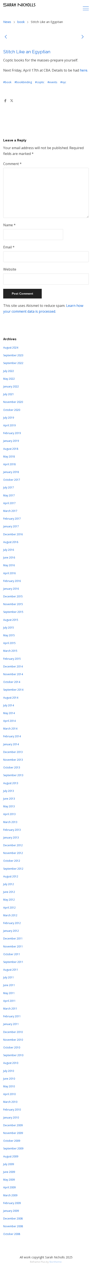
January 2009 (11, 1211)
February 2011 (12, 1016)
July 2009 (8, 1164)
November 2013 (13, 760)
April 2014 (9, 721)
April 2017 (9, 503)
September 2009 (13, 1148)
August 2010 (10, 1063)
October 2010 (11, 1047)
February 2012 (12, 923)
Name (9, 225)
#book (7, 82)
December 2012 (13, 845)
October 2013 (11, 767)
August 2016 (10, 542)
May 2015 (9, 635)
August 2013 (10, 783)
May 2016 (9, 565)
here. (84, 70)
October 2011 (11, 954)
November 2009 (13, 1133)
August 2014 (10, 697)
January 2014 (11, 744)
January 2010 (11, 1117)
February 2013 (12, 830)
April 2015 (9, 643)
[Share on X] (11, 101)
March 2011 (10, 1008)
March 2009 (10, 1195)
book (21, 22)
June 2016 (9, 557)
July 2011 (8, 977)
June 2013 (9, 798)
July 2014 (8, 705)
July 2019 (8, 417)
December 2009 (13, 1125)
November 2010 (13, 1040)
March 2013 (10, 822)
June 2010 (9, 1078)
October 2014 (11, 682)
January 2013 (11, 837)
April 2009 (9, 1187)
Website (9, 269)
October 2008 (11, 1234)
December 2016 (13, 534)
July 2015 (8, 627)
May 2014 (9, 713)
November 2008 (13, 1226)
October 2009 (11, 1141)
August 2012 (10, 876)
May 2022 (9, 379)
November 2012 (13, 853)
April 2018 (9, 464)
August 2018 (10, 449)
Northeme (55, 1261)
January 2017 (11, 526)
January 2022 (11, 386)
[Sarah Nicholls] (19, 4)
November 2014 (13, 674)
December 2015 (13, 596)
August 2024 (10, 347)
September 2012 (13, 869)
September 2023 (13, 355)
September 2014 (13, 690)
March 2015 (10, 651)
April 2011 (9, 1001)
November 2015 (13, 604)
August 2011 (10, 970)
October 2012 (11, 861)
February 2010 (12, 1109)
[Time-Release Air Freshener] (5, 37)
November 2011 (13, 946)
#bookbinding (23, 82)
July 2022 (8, 371)
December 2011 (13, 938)
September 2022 (13, 363)
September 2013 (13, 775)
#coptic (39, 82)
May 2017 (9, 495)
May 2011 (9, 993)
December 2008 (13, 1218)
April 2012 (9, 907)
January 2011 (11, 1024)
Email (9, 247)
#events (52, 82)
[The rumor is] (82, 37)
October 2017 (11, 480)
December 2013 (13, 752)
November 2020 (13, 402)
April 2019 (9, 425)
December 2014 (13, 666)
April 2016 (9, 573)
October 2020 (11, 410)
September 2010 (13, 1055)
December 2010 (13, 1032)
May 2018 (9, 456)
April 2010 (9, 1094)
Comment (12, 163)
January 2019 (11, 441)
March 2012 (10, 915)
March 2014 (10, 728)
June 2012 (9, 892)
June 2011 (9, 985)
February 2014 (12, 736)
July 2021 (8, 394)
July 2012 (8, 884)
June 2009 (9, 1172)
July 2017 (8, 487)
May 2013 (9, 806)
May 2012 (9, 899)
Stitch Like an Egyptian (26, 51)
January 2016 (11, 589)
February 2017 (12, 518)
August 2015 (10, 620)
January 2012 (11, 931)
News (7, 22)
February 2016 (12, 581)
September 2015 (13, 612)
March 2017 (10, 511)
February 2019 (12, 433)
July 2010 (8, 1071)
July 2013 (8, 791)
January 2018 (11, 472)
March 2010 (10, 1102)
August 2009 (10, 1156)
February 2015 (12, 659)
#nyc (63, 82)
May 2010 (9, 1086)
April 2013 (9, 814)
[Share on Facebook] (5, 101)
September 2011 (13, 962)
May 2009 (9, 1179)
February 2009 (12, 1203)
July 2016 (8, 550)
